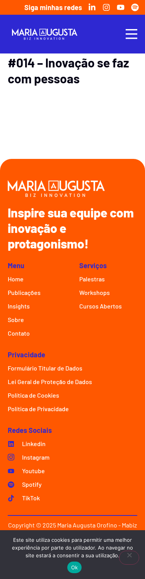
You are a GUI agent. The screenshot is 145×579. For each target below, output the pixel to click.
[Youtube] (120, 7)
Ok (74, 567)
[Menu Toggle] (131, 34)
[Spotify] (135, 7)
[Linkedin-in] (92, 7)
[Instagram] (106, 7)
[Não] (129, 558)
